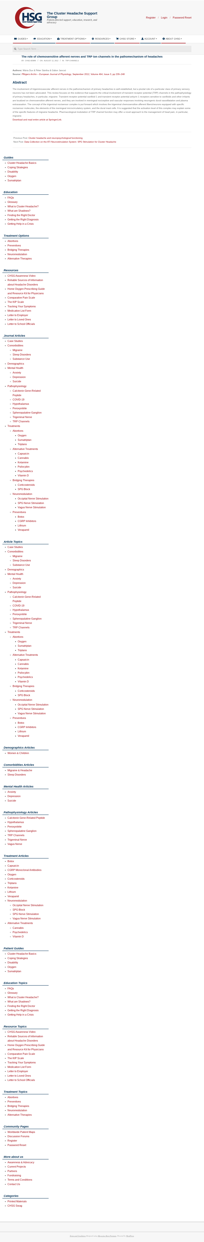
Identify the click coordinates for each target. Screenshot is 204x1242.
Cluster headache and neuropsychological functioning (56, 138)
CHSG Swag (14, 1205)
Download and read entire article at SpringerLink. (37, 119)
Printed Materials (17, 1201)
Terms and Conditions (78, 1236)
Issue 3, (73, 74)
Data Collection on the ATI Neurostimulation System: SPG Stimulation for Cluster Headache (70, 141)
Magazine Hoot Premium (107, 1236)
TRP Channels (72, 61)
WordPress (130, 1236)
